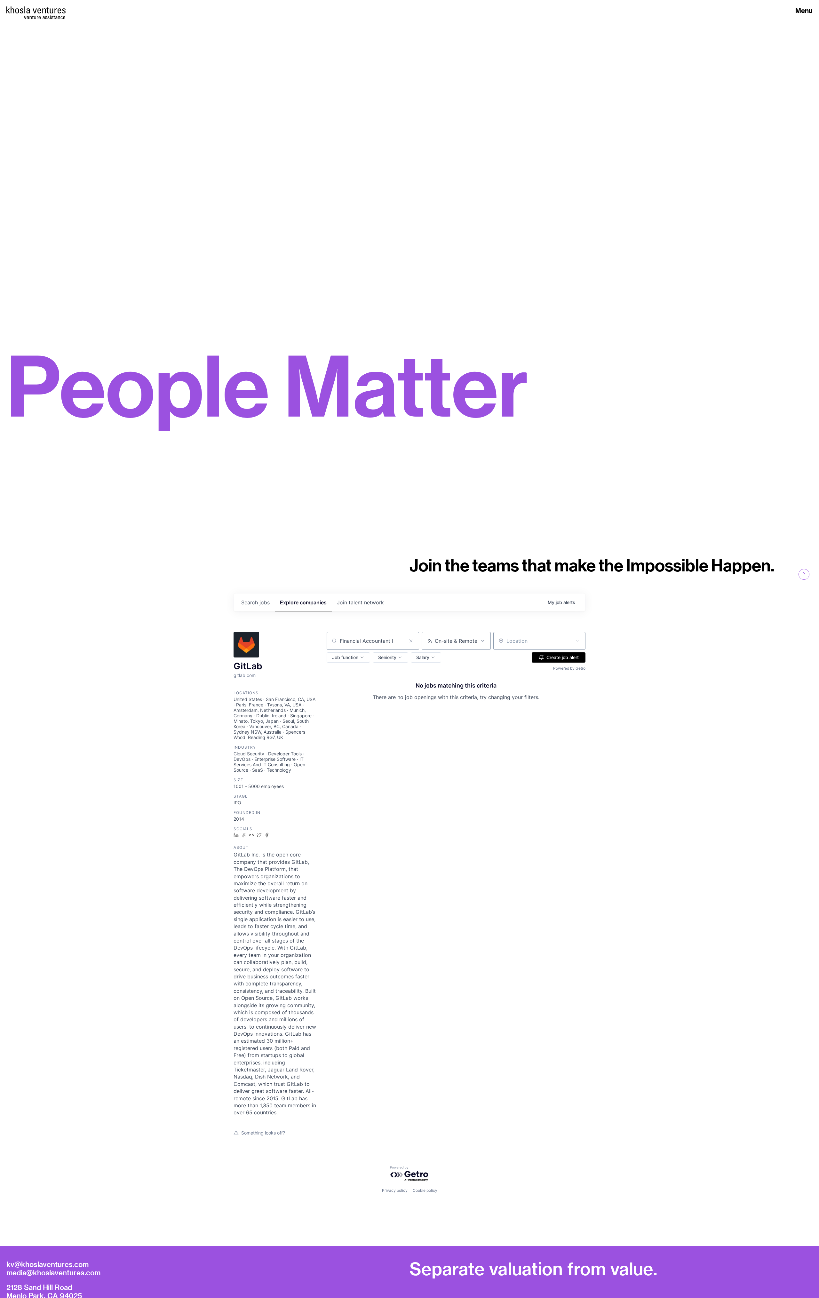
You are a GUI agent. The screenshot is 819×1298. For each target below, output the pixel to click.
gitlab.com (245, 675)
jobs (255, 602)
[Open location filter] (577, 641)
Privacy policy (395, 1190)
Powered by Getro (569, 668)
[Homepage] (36, 9)
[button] (348, 657)
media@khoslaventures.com (53, 1272)
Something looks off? (263, 1132)
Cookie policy (425, 1190)
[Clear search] (411, 641)
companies (303, 602)
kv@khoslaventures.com (47, 1264)
